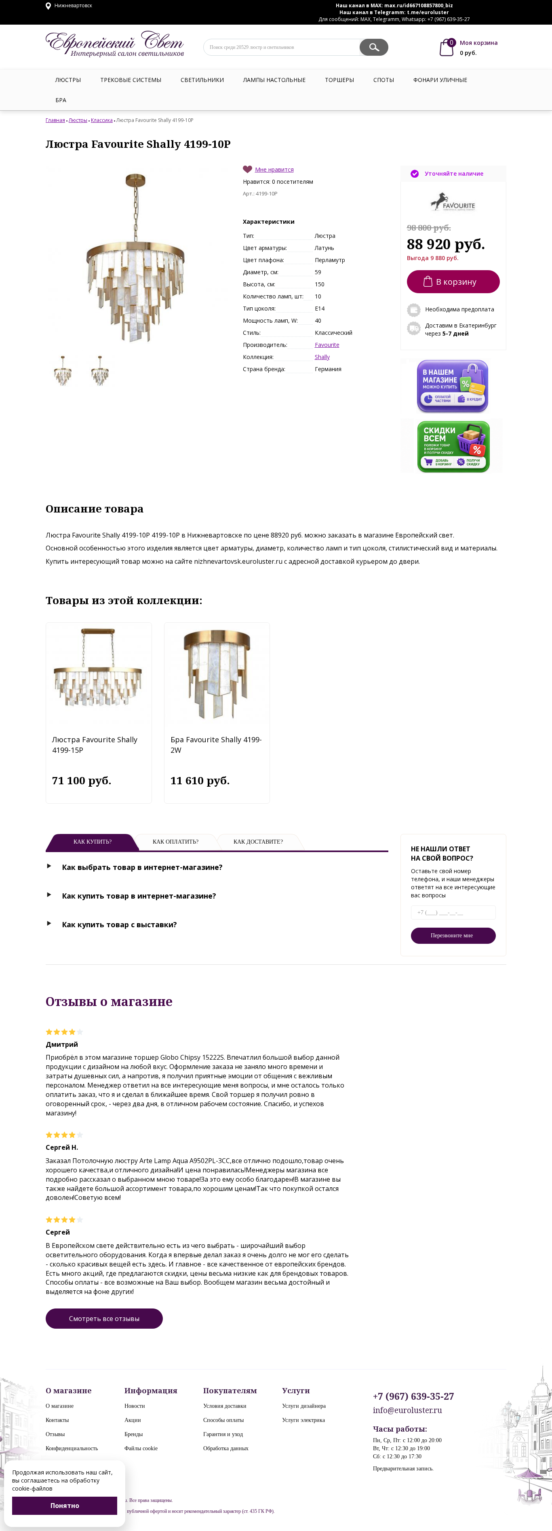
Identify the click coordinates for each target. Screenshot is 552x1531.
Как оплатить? (175, 842)
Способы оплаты (223, 1420)
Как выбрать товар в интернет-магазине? (142, 867)
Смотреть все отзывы (104, 1318)
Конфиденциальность (72, 1448)
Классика (102, 120)
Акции (132, 1420)
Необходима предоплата (459, 309)
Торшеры (339, 80)
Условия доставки (225, 1406)
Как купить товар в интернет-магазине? (139, 896)
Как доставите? (258, 842)
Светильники (202, 80)
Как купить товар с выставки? (119, 924)
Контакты (57, 1420)
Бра (60, 100)
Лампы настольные (274, 80)
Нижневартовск (72, 5)
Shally (322, 357)
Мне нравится (274, 169)
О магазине (60, 1406)
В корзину (456, 281)
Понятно (65, 1505)
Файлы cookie (141, 1448)
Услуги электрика (303, 1420)
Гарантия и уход (223, 1434)
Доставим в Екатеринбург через (461, 329)
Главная (55, 120)
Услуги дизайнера (304, 1406)
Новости (134, 1406)
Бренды (133, 1434)
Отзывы (55, 1434)
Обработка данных (226, 1448)
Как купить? (93, 842)
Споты (383, 80)
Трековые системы (130, 80)
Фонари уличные (440, 80)
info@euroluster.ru (407, 1410)
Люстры (68, 80)
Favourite (327, 345)
